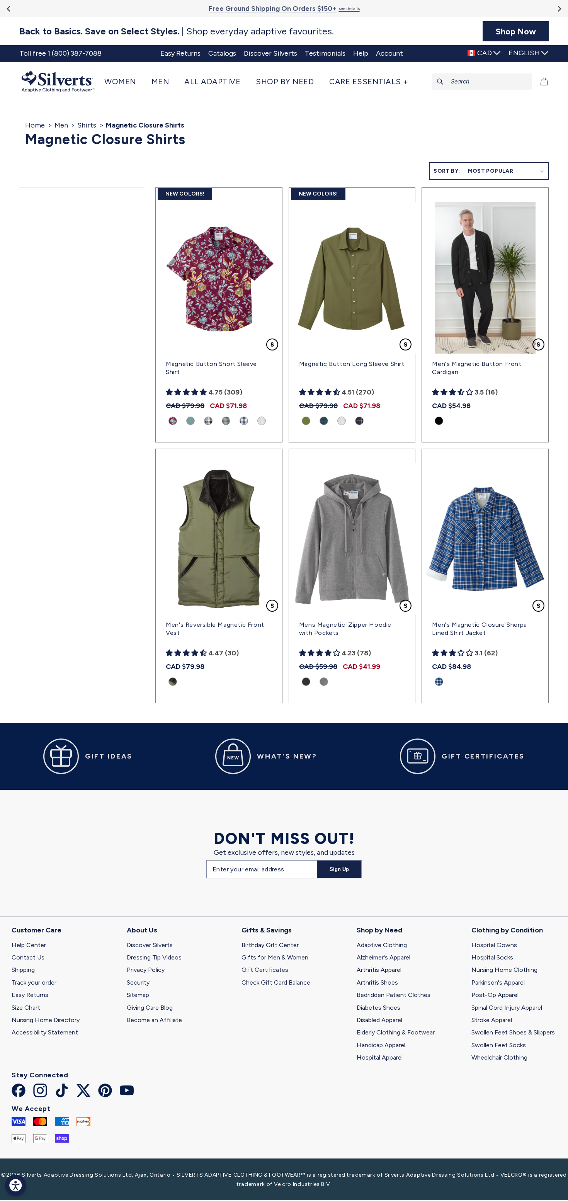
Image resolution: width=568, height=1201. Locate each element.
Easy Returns (30, 995)
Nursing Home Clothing (504, 969)
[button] (124, 81)
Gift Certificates (264, 969)
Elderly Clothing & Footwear (396, 1032)
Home (35, 125)
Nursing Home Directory (46, 1020)
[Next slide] (559, 8)
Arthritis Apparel (379, 969)
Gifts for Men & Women (274, 957)
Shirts (86, 125)
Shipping (23, 969)
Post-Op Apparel (495, 995)
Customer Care (36, 930)
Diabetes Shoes (378, 1007)
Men (61, 125)
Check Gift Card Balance (275, 982)
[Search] (440, 81)
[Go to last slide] (9, 8)
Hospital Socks (492, 957)
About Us (142, 930)
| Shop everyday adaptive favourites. (176, 31)
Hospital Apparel (380, 1057)
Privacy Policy (146, 969)
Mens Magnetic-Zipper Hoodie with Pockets (345, 628)
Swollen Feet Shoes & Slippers (513, 1032)
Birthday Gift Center (270, 945)
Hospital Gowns (494, 945)
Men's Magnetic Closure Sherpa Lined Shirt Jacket (479, 628)
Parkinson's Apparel (498, 982)
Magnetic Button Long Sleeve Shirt (352, 363)
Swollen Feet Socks (498, 1045)
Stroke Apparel (491, 1020)
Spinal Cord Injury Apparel (506, 1007)
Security (138, 982)
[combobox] (482, 81)
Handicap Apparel (381, 1045)
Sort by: (447, 171)
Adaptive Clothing (382, 945)
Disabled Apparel (379, 1020)
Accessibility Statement (45, 1032)
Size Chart (26, 1007)
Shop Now (516, 31)
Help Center (29, 945)
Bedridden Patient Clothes (393, 995)
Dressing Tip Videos (154, 957)
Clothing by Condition (507, 930)
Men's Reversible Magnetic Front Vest (215, 628)
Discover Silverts (150, 945)
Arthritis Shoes (377, 982)
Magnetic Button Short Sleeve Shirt (211, 368)
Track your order (34, 982)
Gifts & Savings (266, 930)
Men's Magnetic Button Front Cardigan (476, 368)
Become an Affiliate (154, 1020)
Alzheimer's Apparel (383, 957)
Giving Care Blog (150, 1007)
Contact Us (28, 957)
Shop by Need (379, 930)
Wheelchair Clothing (499, 1057)
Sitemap (138, 995)
